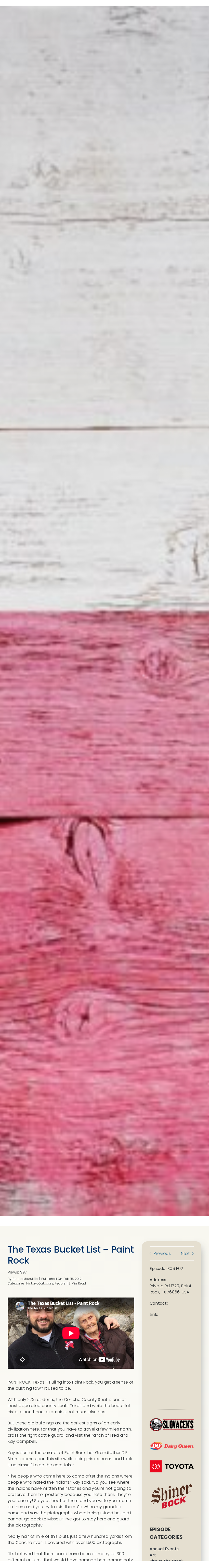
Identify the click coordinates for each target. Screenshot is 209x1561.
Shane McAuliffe (25, 1279)
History (31, 1283)
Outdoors (45, 1283)
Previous (162, 1253)
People (60, 1283)
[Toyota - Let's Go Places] (172, 1462)
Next (185, 1253)
